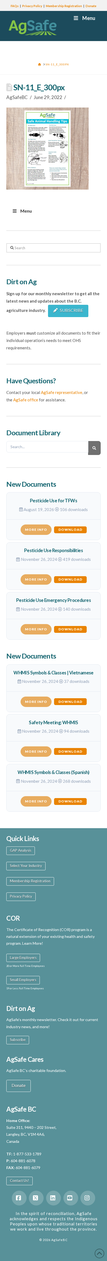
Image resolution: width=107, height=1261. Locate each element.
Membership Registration (64, 6)
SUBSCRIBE (71, 310)
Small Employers (23, 980)
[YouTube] (70, 1198)
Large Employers (23, 957)
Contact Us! (19, 1180)
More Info (36, 529)
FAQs (15, 6)
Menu (88, 18)
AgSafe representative (61, 392)
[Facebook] (19, 1198)
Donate (91, 6)
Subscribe (18, 1039)
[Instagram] (87, 1198)
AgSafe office (25, 399)
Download (70, 529)
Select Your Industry (26, 865)
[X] (36, 1198)
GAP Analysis (20, 850)
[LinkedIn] (53, 1198)
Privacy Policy (32, 6)
